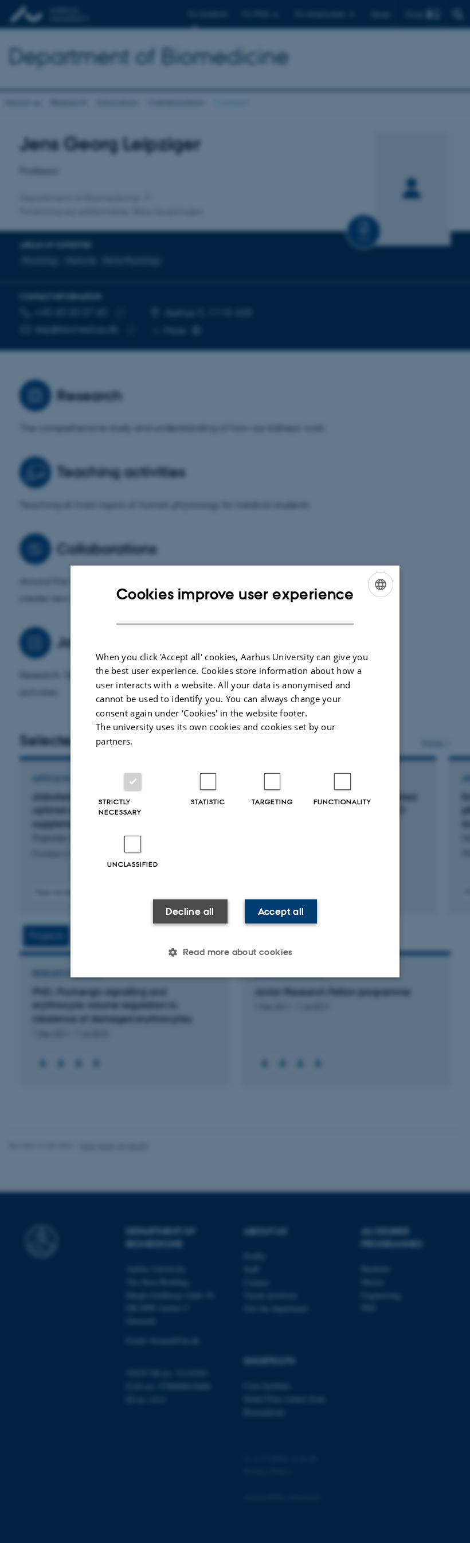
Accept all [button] (281, 911)
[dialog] (234, 771)
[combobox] (380, 584)
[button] (235, 952)
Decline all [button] (190, 911)
